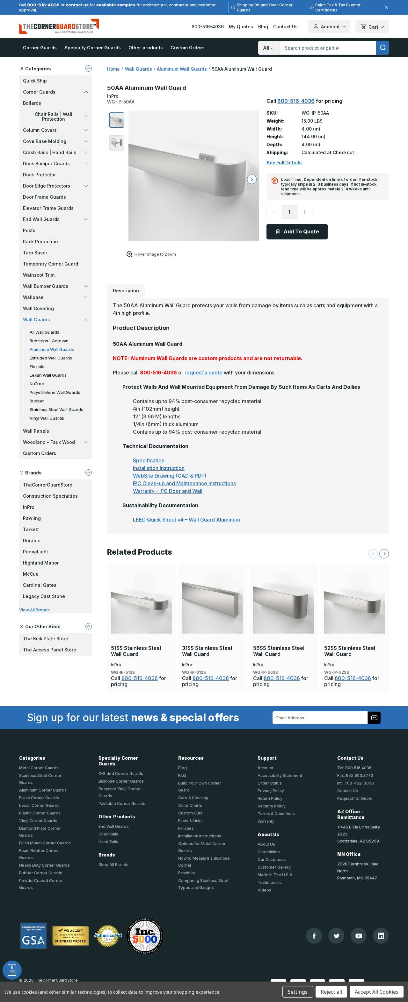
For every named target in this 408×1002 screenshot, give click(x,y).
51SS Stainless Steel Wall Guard (136, 651)
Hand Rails (108, 841)
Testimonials (270, 882)
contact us (77, 4)
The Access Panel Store (49, 649)
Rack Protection (40, 241)
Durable (31, 540)
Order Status (270, 783)
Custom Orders (188, 47)
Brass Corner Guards (39, 797)
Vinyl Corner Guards (38, 820)
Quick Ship (35, 80)
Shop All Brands (113, 864)
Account (330, 26)
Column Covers (40, 130)
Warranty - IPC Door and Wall (167, 491)
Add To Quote (301, 231)
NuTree (37, 383)
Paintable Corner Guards (121, 803)
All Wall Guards (44, 332)
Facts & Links (190, 820)
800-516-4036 (43, 4)
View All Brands (34, 609)
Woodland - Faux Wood (49, 442)
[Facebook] (314, 936)
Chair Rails (108, 834)
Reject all (331, 991)
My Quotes (241, 26)
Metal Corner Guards (39, 767)
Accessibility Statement (280, 775)
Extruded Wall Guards (51, 357)
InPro (28, 507)
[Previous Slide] (373, 553)
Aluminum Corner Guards (43, 790)
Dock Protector (39, 174)
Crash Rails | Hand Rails (49, 152)
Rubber (37, 400)
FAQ (182, 775)
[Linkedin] (381, 936)
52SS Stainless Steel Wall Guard (349, 651)
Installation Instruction (159, 468)
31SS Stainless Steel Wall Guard (207, 651)
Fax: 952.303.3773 (355, 775)
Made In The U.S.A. (275, 874)
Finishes (186, 828)
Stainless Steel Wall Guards (56, 409)
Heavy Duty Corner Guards (44, 865)
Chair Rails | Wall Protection (53, 116)
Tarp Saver (35, 252)
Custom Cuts (190, 813)
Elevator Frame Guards (48, 208)
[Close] (385, 7)
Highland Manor (41, 562)
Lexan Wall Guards (48, 375)
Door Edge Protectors (46, 185)
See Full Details (284, 162)
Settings (298, 991)
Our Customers (272, 859)
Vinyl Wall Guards (47, 418)
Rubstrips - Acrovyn (49, 340)
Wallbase (33, 297)
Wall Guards (36, 319)
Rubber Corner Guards (40, 873)
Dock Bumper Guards (46, 163)
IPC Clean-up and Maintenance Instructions (184, 483)
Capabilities (269, 851)
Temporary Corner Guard (50, 263)
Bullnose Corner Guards (121, 781)
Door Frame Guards (44, 197)
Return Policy (270, 798)
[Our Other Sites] (88, 626)
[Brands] (88, 472)
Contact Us (285, 26)
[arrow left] (136, 179)
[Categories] (88, 68)
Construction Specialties (50, 496)
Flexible (37, 366)
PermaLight (35, 551)
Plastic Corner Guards (40, 813)
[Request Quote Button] (12, 970)
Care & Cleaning (193, 797)
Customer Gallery (274, 867)
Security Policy (272, 806)
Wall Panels (36, 431)
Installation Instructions (199, 836)
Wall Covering (38, 308)
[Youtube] (358, 936)
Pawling (32, 518)
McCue (31, 574)
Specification (148, 460)
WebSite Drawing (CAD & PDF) (169, 476)
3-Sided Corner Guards (120, 773)
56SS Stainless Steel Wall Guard (278, 651)
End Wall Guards (41, 219)
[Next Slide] (384, 553)
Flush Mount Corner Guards (45, 843)
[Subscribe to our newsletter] (374, 717)
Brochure (187, 873)
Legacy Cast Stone (44, 596)
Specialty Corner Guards (92, 47)
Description (126, 290)
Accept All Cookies (376, 991)
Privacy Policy (271, 790)
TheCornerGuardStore (47, 484)
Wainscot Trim (39, 275)
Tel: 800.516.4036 (354, 767)
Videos (264, 890)
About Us (266, 844)
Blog (263, 26)
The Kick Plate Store (45, 638)
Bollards (32, 103)
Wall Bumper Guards (45, 286)
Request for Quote (355, 798)
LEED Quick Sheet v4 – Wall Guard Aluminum (186, 519)
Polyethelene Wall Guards (55, 392)
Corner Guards (40, 47)
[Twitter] (336, 936)
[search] (382, 48)
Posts (29, 230)
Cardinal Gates (39, 585)
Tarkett (31, 529)
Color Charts (190, 805)
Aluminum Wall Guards (52, 349)
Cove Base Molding (44, 141)
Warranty (266, 821)
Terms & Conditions (276, 813)
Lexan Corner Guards (39, 805)
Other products (145, 47)
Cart (373, 27)
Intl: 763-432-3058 (355, 783)
